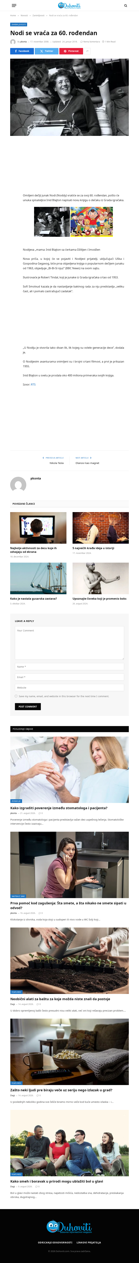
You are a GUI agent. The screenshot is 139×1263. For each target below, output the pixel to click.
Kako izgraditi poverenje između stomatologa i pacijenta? (58, 808)
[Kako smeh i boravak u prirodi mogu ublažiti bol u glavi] (69, 1143)
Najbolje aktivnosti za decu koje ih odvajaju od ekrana (33, 550)
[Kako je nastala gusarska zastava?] (38, 578)
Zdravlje (16, 801)
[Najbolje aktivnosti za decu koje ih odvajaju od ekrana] (38, 528)
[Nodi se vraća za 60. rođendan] (69, 97)
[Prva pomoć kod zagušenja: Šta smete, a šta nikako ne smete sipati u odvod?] (69, 865)
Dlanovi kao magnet (87, 463)
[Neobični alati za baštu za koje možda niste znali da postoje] (69, 961)
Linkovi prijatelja (89, 1242)
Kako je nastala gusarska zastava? (33, 598)
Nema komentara (91, 41)
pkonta (23, 41)
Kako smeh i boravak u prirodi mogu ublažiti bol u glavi (56, 1181)
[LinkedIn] (13, 169)
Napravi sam (18, 896)
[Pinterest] (13, 178)
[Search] (125, 5)
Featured (16, 992)
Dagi (12, 1004)
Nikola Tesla (57, 463)
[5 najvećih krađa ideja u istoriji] (101, 528)
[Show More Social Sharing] (87, 51)
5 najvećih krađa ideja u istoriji (93, 548)
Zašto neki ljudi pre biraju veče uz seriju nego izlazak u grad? (61, 1090)
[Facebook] (13, 152)
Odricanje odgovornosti (55, 1242)
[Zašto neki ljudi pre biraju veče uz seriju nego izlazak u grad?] (69, 1052)
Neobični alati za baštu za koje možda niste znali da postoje (60, 999)
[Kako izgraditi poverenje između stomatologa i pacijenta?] (69, 770)
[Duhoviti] (69, 5)
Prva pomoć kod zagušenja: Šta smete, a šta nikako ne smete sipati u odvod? (68, 905)
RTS (33, 384)
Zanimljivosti (19, 24)
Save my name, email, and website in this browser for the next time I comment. (64, 696)
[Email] (13, 187)
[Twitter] (13, 161)
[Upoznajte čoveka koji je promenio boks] (101, 578)
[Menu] (14, 5)
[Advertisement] (77, 165)
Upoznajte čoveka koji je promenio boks (99, 598)
